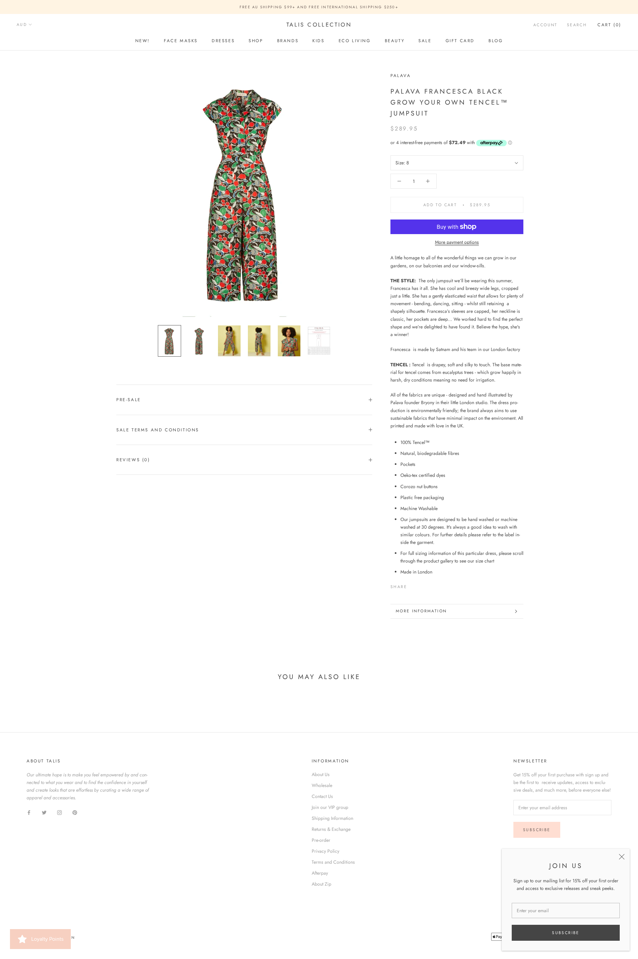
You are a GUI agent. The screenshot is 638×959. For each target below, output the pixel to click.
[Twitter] (422, 585)
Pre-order (321, 840)
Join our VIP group (330, 807)
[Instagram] (59, 812)
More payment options (457, 242)
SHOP (256, 41)
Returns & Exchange (331, 829)
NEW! (142, 41)
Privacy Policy (325, 851)
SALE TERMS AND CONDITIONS (157, 430)
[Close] (622, 857)
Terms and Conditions (333, 862)
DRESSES (223, 41)
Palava (400, 75)
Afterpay (320, 873)
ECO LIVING (355, 41)
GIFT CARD (460, 41)
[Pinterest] (431, 585)
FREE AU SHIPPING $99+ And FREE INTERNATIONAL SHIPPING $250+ (319, 7)
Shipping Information (332, 818)
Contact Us (322, 796)
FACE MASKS (181, 41)
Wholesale (322, 785)
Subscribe (566, 933)
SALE (424, 41)
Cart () (609, 25)
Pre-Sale (128, 399)
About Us (321, 774)
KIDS (318, 41)
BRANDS (288, 41)
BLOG (495, 41)
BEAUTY (395, 41)
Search (577, 25)
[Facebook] (413, 585)
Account (545, 25)
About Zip (321, 884)
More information (421, 611)
